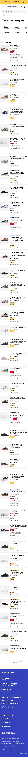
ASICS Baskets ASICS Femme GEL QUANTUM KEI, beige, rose (18, 647)
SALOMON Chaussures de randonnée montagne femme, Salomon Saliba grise (18, 399)
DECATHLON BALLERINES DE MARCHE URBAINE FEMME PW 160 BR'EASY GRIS (18, 557)
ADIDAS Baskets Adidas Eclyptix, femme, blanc (18, 510)
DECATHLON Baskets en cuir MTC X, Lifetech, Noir (18, 632)
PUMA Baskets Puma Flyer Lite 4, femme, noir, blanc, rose (18, 219)
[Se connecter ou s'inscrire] (21, 7)
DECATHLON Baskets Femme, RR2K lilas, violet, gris (17, 298)
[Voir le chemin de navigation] (2, 15)
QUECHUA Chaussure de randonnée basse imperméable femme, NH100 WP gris (18, 341)
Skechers (17, 32)
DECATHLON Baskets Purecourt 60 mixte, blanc (18, 586)
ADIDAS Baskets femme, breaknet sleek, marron (16, 46)
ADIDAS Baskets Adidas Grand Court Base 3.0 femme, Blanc (18, 139)
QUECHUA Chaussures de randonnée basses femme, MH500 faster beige (17, 312)
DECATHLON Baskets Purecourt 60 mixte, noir (18, 542)
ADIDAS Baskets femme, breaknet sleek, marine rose (17, 460)
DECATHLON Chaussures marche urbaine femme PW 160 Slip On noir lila (18, 270)
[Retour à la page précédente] (8, 662)
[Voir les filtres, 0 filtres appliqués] (3, 38)
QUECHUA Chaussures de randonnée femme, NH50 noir (17, 573)
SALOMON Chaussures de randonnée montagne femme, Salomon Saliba (18, 94)
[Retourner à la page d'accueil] (12, 7)
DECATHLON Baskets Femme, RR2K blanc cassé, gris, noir (17, 125)
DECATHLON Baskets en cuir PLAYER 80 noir (17, 492)
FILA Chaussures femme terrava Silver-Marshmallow (18, 367)
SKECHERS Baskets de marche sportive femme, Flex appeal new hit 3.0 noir (18, 432)
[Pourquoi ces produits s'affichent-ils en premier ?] (2, 42)
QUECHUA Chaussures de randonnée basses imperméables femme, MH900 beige (18, 254)
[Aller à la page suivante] (20, 662)
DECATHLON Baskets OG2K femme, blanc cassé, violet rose (18, 326)
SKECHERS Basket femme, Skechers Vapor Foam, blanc (17, 414)
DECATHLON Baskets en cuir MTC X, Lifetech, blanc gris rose (18, 157)
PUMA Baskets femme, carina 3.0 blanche (18, 615)
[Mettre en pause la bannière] (23, 2)
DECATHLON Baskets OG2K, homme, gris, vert (17, 384)
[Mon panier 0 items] (25, 7)
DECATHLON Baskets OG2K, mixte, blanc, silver (17, 80)
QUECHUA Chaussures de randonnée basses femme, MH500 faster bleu (17, 476)
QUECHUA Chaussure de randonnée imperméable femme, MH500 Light (16, 446)
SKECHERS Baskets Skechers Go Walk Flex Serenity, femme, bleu (18, 526)
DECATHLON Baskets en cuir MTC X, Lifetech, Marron (18, 66)
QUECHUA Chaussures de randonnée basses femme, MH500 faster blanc (17, 174)
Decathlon (6, 32)
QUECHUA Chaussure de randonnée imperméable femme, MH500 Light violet (17, 111)
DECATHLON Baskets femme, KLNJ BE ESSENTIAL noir (17, 602)
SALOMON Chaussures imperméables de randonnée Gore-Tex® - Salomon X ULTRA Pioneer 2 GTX (18, 285)
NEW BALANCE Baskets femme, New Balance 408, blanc (18, 354)
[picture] (4, 49)
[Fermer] (25, 2)
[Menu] (3, 7)
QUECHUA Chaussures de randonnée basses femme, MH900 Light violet (17, 204)
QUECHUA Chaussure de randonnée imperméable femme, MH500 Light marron (17, 239)
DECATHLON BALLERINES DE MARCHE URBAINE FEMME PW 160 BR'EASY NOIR (18, 189)
